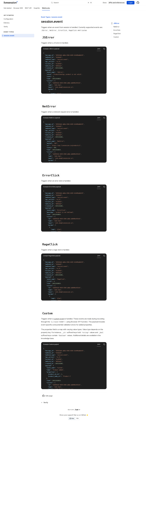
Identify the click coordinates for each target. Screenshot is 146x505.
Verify (46, 402)
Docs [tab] (105, 3)
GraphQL (37, 8)
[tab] (71, 2)
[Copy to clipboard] (104, 48)
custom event (59, 319)
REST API (28, 8)
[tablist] (71, 2)
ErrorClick (117, 30)
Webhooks (46, 8)
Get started (7, 8)
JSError (116, 23)
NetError (116, 27)
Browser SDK (18, 8)
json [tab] (98, 48)
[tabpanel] (74, 72)
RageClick (117, 33)
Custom (116, 37)
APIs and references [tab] (117, 3)
